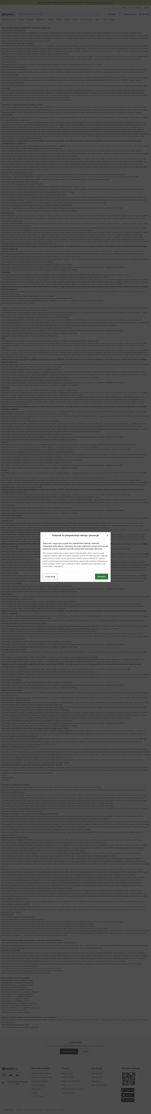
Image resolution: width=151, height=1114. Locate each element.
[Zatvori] (107, 535)
